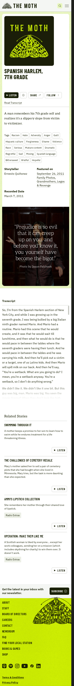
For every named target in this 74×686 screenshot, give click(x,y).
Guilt (56, 135)
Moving (30, 153)
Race (8, 147)
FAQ (4, 637)
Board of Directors (14, 614)
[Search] (59, 5)
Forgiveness (32, 141)
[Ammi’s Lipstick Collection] (35, 513)
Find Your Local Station (17, 643)
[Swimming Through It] (35, 438)
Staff (5, 608)
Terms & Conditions (13, 677)
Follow (51, 95)
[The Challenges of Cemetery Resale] (35, 475)
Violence (57, 141)
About (6, 602)
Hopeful (36, 160)
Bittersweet (12, 160)
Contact (7, 625)
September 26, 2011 (50, 173)
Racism (15, 135)
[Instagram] (17, 666)
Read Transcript (13, 102)
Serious (18, 147)
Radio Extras (13, 515)
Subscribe (57, 591)
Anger (47, 135)
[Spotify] (11, 666)
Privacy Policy (10, 682)
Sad (21, 153)
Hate (25, 135)
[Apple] (4, 666)
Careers (7, 619)
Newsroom (8, 631)
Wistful (25, 160)
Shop (5, 654)
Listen (13, 95)
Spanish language (46, 153)
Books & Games (11, 648)
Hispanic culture (14, 141)
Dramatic (50, 147)
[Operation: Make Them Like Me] (35, 554)
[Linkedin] (38, 666)
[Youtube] (25, 666)
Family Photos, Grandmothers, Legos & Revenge (51, 181)
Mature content (33, 147)
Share (33, 95)
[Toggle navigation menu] (66, 5)
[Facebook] (32, 666)
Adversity (36, 135)
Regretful (10, 153)
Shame (45, 141)
